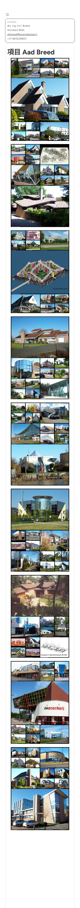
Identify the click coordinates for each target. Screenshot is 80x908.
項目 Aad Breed (31, 52)
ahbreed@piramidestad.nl (22, 34)
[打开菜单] (7, 14)
